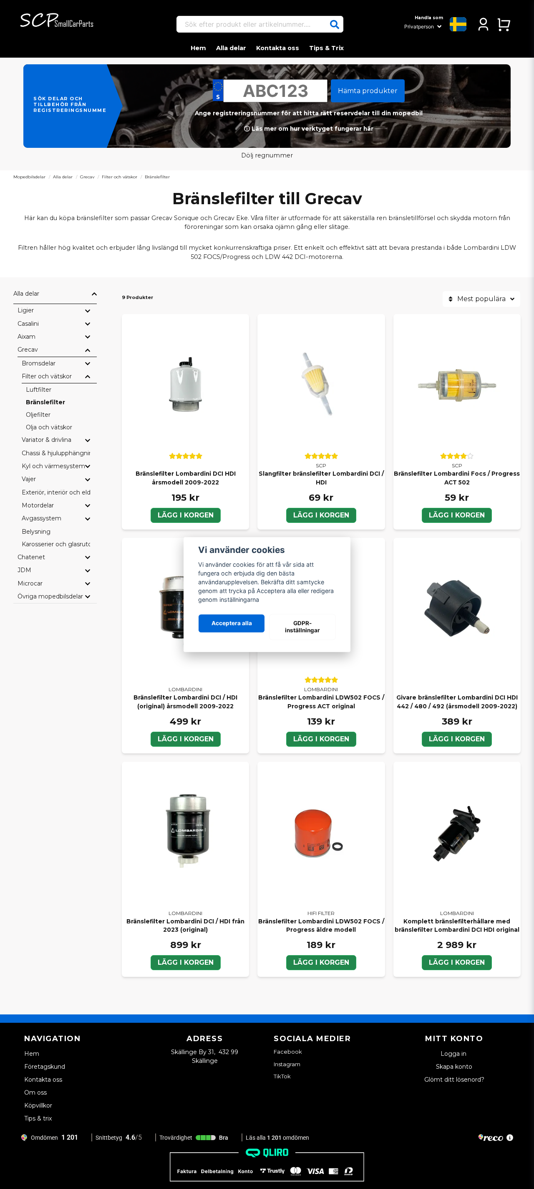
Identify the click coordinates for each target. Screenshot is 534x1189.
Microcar (30, 583)
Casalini (28, 323)
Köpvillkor (38, 1105)
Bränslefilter (45, 402)
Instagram (287, 1064)
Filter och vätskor (119, 177)
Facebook (288, 1051)
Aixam (26, 336)
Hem (198, 48)
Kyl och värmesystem (53, 466)
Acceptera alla (232, 623)
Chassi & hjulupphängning (56, 453)
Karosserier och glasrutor (56, 544)
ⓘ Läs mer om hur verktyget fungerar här (308, 128)
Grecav (87, 177)
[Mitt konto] (483, 24)
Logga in (454, 1053)
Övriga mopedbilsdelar (50, 596)
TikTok (282, 1076)
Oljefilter (38, 414)
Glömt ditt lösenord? (454, 1079)
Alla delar (231, 48)
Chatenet (31, 557)
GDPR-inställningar (302, 627)
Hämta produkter (368, 91)
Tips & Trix (326, 48)
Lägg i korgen (186, 515)
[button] (334, 24)
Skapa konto (454, 1066)
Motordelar (38, 505)
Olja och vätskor (49, 427)
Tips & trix (38, 1118)
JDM (24, 570)
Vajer (29, 479)
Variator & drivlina (46, 440)
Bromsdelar (38, 363)
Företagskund (44, 1066)
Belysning (36, 531)
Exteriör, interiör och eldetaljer (56, 492)
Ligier (26, 310)
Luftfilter (38, 389)
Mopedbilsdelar (29, 177)
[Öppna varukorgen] (504, 24)
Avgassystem (41, 518)
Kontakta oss (277, 48)
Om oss (35, 1092)
